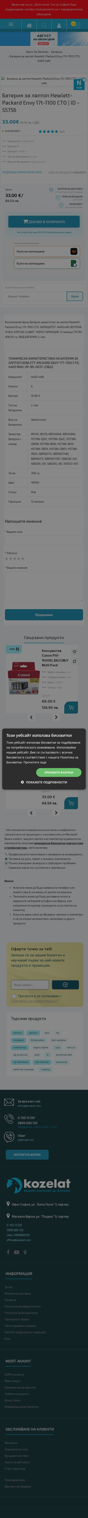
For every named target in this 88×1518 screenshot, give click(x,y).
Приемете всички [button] (58, 772)
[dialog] (44, 759)
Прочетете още (34, 762)
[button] (44, 782)
